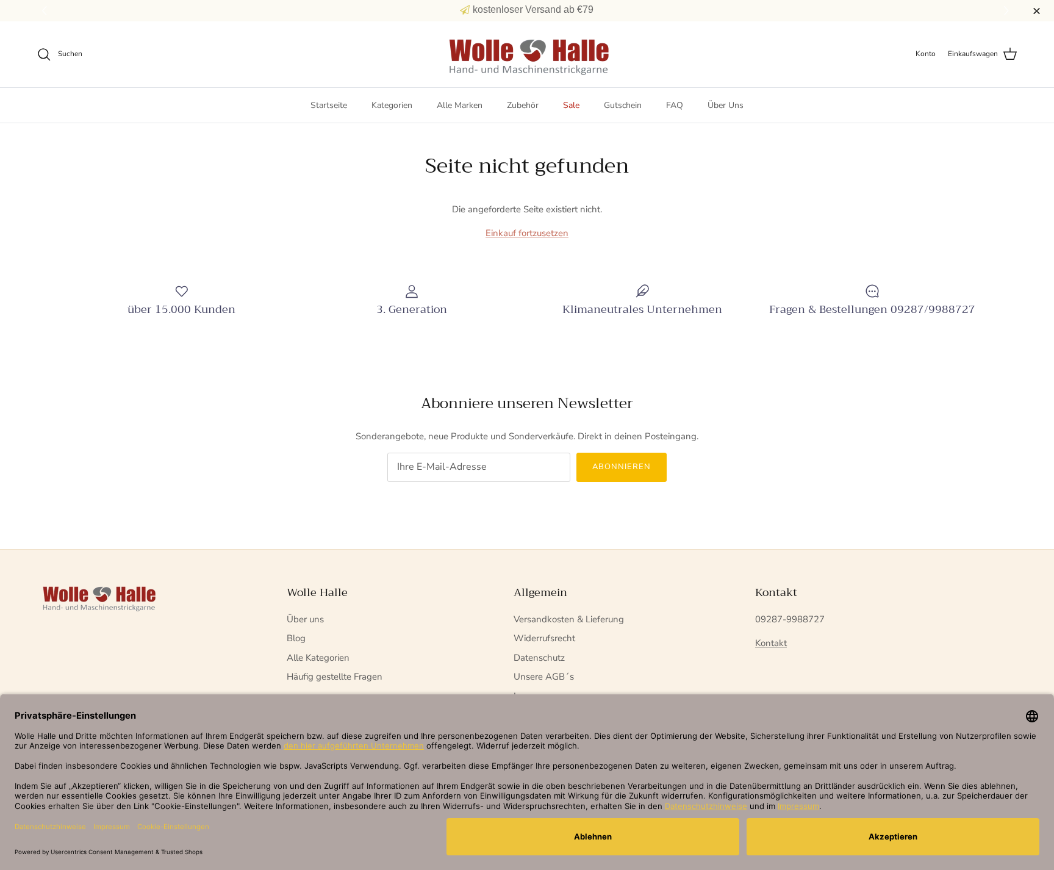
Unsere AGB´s (544, 676)
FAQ (674, 105)
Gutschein (623, 105)
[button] (1008, 11)
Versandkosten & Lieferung (569, 619)
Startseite (328, 105)
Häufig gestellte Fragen (334, 676)
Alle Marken (459, 105)
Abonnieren (621, 466)
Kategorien (391, 105)
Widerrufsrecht (544, 638)
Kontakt (771, 643)
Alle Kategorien (318, 658)
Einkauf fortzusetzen (527, 233)
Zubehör (523, 105)
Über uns (305, 619)
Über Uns (726, 105)
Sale (571, 105)
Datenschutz (539, 658)
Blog (296, 638)
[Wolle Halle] (527, 54)
